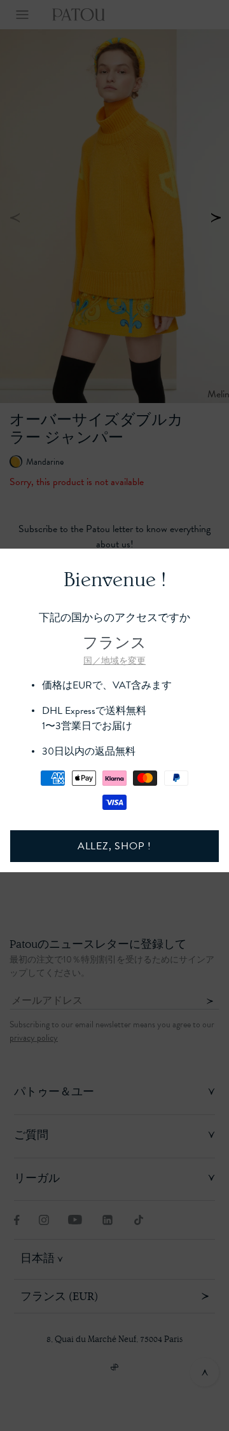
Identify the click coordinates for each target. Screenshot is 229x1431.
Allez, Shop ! (114, 846)
